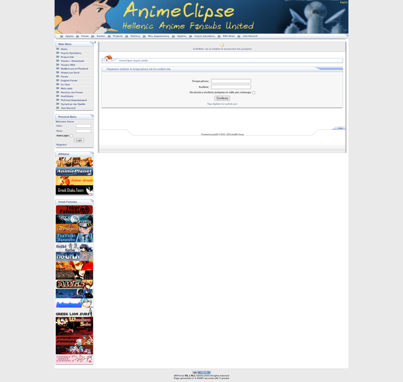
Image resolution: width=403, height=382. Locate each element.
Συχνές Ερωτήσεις (205, 36)
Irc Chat (65, 84)
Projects (118, 36)
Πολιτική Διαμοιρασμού (74, 100)
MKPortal (179, 375)
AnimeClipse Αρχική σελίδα (133, 60)
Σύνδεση (222, 98)
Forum (85, 36)
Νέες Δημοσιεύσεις (158, 36)
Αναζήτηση (67, 96)
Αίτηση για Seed (70, 72)
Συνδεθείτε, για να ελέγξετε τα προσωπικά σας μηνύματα (222, 49)
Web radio (66, 88)
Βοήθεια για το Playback (74, 68)
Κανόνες (135, 36)
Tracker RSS (68, 64)
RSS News (229, 36)
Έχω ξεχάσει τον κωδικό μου (222, 104)
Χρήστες (182, 36)
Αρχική (69, 36)
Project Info (67, 57)
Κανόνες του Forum (72, 92)
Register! (61, 144)
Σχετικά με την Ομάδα (73, 104)
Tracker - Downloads (72, 61)
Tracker (101, 36)
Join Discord (250, 36)
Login (79, 140)
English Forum (69, 80)
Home (64, 49)
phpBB (215, 134)
